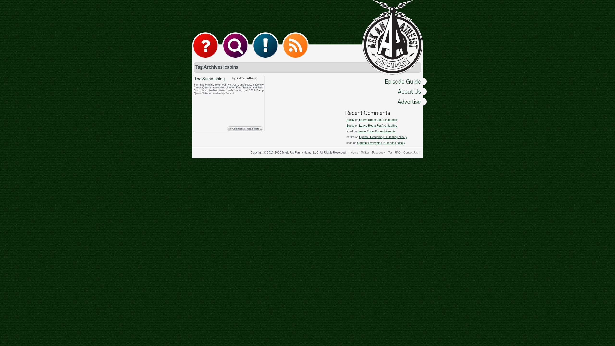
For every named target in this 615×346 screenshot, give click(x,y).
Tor (390, 152)
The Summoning (209, 78)
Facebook (378, 152)
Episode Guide (403, 81)
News (354, 152)
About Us (409, 91)
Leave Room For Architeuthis (378, 120)
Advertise (409, 101)
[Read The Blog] (265, 45)
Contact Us (410, 152)
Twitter (365, 152)
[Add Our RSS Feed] (295, 45)
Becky (350, 120)
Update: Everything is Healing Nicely (383, 137)
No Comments (245, 128)
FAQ (397, 152)
